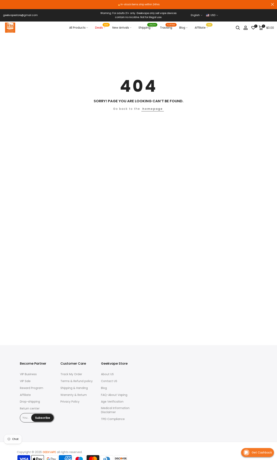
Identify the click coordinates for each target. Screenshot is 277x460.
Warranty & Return (73, 395)
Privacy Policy (69, 402)
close (4, 4)
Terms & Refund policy (76, 381)
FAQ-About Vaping (114, 395)
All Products (77, 28)
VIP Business (28, 374)
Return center (30, 408)
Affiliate (203, 27)
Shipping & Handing (74, 388)
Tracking (167, 27)
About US (107, 374)
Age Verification (112, 402)
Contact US (109, 381)
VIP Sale (25, 381)
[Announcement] (138, 4)
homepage (152, 109)
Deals (101, 27)
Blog (182, 28)
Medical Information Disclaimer (115, 410)
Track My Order (71, 374)
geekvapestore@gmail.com (20, 15)
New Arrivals (120, 28)
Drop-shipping (30, 402)
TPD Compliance (113, 419)
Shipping (147, 27)
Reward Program (31, 388)
